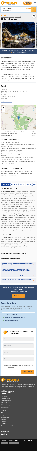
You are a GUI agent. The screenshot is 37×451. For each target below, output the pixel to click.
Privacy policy (5, 442)
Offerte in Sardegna (6, 405)
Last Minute (4, 396)
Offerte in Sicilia (5, 407)
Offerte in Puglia (5, 402)
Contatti (3, 421)
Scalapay (3, 419)
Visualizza (11, 367)
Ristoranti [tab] (14, 184)
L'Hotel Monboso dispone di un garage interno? (15, 275)
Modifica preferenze (13, 442)
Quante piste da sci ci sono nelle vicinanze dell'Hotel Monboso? (17, 280)
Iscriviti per (19, 52)
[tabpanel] (18, 35)
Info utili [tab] (21, 184)
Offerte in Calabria (6, 400)
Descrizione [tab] (5, 184)
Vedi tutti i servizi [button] (6, 102)
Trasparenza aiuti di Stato (8, 425)
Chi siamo (3, 410)
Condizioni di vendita (6, 428)
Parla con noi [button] (18, 296)
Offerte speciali (5, 412)
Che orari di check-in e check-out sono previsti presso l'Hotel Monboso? (17, 264)
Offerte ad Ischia (5, 398)
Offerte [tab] (29, 184)
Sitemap (3, 423)
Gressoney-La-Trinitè (15, 17)
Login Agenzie (5, 417)
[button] (27, 3)
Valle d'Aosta (4, 17)
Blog (2, 415)
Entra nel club (27, 371)
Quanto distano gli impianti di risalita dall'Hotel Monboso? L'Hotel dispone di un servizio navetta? (16, 270)
